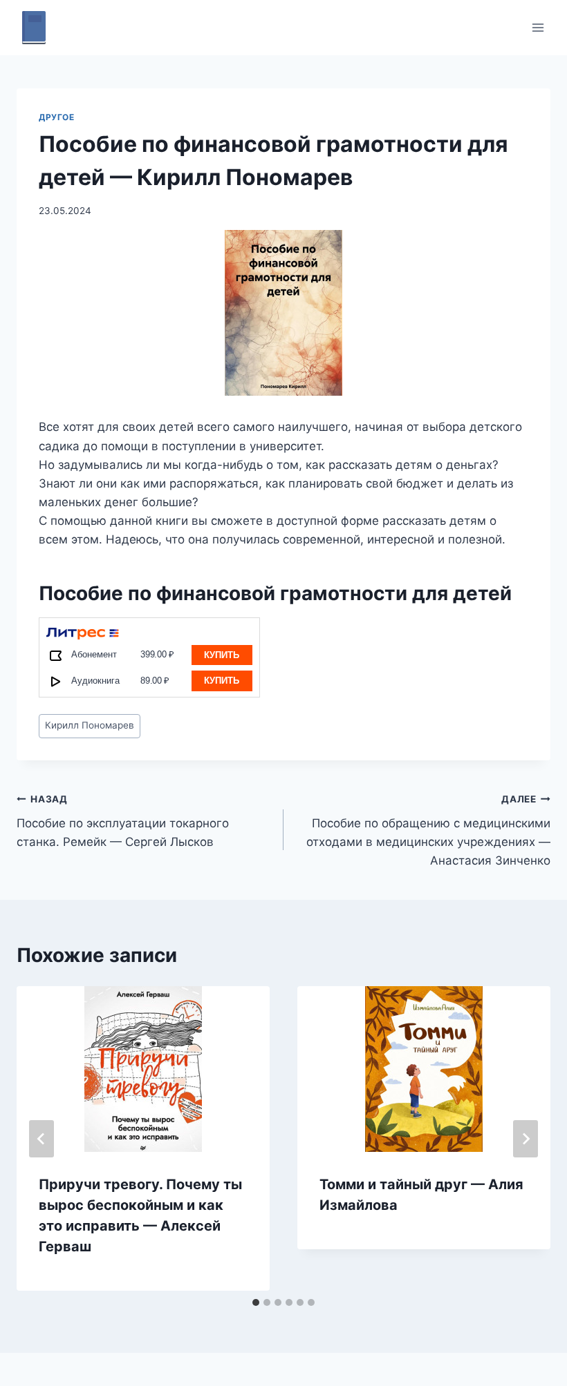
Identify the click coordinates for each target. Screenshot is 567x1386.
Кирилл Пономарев (89, 725)
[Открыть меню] (537, 27)
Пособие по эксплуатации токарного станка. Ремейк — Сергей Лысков (123, 821)
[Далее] (525, 1138)
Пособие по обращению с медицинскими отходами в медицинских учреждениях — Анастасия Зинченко (428, 830)
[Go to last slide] (41, 1138)
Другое (57, 117)
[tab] (255, 1302)
